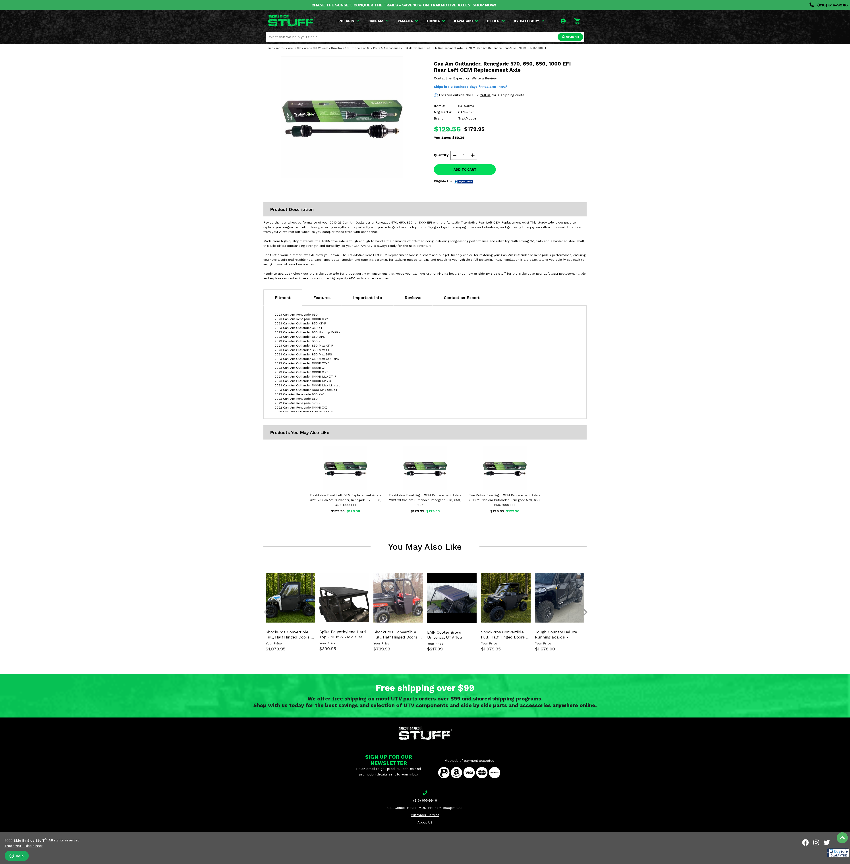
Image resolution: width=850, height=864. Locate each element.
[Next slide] (583, 580)
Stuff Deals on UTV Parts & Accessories (373, 48)
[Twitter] (826, 842)
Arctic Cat (294, 48)
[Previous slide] (263, 580)
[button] (838, 853)
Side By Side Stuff (30, 840)
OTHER (493, 21)
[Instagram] (816, 842)
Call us (485, 95)
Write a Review (484, 78)
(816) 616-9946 (832, 5)
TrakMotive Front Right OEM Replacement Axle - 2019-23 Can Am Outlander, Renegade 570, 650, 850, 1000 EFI (425, 500)
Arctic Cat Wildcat (316, 48)
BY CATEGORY (526, 21)
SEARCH (572, 37)
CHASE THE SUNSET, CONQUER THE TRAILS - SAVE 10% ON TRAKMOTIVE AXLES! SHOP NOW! (403, 5)
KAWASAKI (463, 21)
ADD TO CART (465, 170)
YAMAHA (405, 21)
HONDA (433, 21)
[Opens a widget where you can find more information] (16, 856)
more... (280, 48)
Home (269, 48)
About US (425, 822)
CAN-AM (375, 21)
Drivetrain (337, 48)
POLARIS (346, 21)
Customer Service (425, 815)
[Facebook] (805, 842)
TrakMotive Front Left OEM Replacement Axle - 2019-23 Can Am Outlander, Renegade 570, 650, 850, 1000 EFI (345, 500)
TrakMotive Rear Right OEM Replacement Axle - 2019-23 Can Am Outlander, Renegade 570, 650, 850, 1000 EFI (505, 500)
